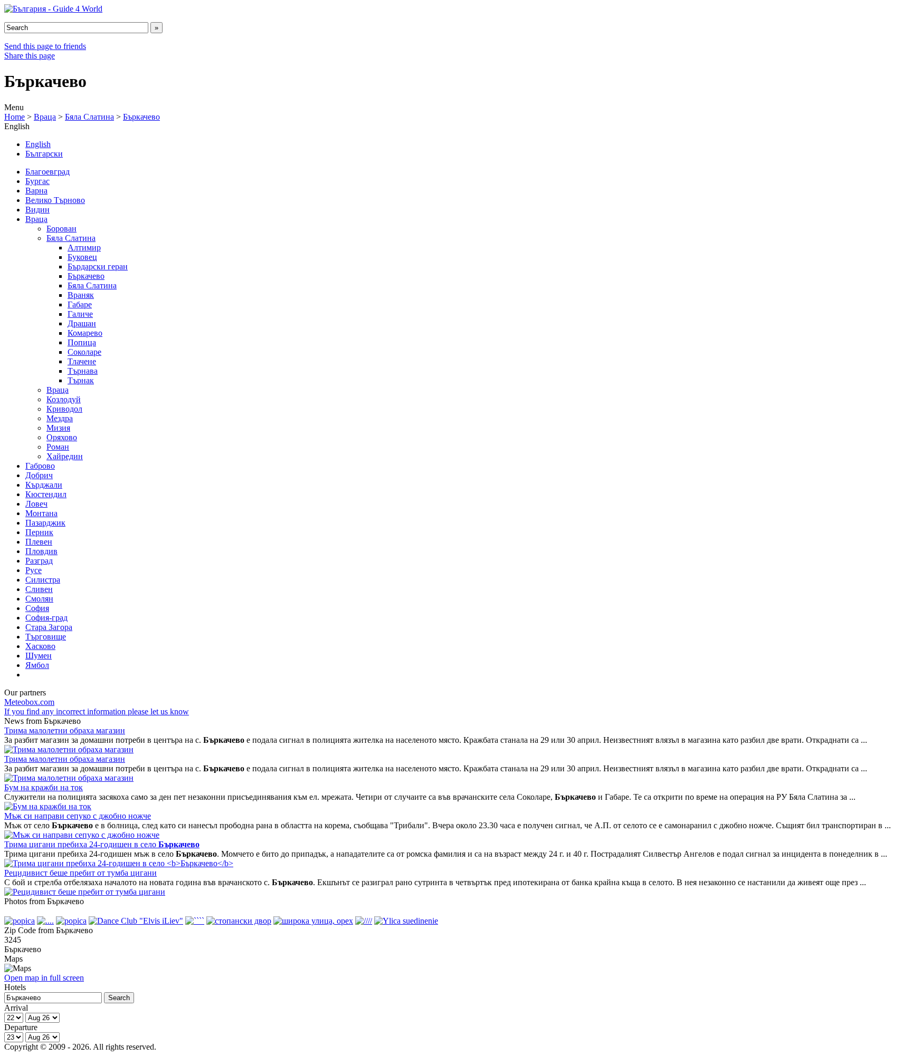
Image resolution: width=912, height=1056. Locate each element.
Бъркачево (141, 116)
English (38, 144)
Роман (57, 446)
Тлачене (82, 361)
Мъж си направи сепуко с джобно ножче (77, 815)
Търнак (81, 380)
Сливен (39, 589)
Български (44, 153)
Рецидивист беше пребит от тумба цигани (80, 872)
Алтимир (84, 247)
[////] (363, 920)
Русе (33, 570)
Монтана (41, 513)
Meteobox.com (29, 701)
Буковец (82, 257)
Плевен (38, 541)
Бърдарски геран (98, 266)
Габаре (80, 304)
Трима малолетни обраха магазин (64, 730)
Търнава (83, 370)
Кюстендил (45, 494)
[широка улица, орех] (313, 920)
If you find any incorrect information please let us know (96, 711)
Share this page (29, 55)
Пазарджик (45, 522)
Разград (39, 560)
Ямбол (37, 665)
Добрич (39, 475)
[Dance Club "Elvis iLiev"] (136, 920)
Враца (45, 116)
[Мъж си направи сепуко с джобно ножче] (81, 834)
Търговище (45, 636)
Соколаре (84, 351)
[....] (45, 920)
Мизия (58, 427)
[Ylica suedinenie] (406, 920)
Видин (37, 209)
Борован (61, 228)
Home (14, 116)
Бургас (37, 181)
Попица (82, 342)
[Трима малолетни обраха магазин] (69, 749)
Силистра (42, 579)
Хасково (40, 646)
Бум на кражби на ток (43, 787)
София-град (46, 617)
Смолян (39, 598)
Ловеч (36, 503)
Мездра (59, 418)
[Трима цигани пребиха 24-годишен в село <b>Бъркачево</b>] (118, 863)
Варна (36, 190)
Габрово (40, 465)
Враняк (81, 294)
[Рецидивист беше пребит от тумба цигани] (84, 891)
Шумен (38, 655)
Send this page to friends (45, 46)
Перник (39, 532)
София (37, 608)
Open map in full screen (44, 977)
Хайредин (64, 456)
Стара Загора (48, 627)
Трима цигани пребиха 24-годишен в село (102, 844)
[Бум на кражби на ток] (47, 806)
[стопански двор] (238, 920)
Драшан (82, 323)
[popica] (19, 920)
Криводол (64, 408)
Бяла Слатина (89, 116)
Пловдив (41, 551)
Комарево (85, 332)
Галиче (80, 313)
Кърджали (43, 484)
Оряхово (61, 437)
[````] (194, 920)
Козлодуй (63, 399)
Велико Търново (55, 200)
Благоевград (47, 171)
